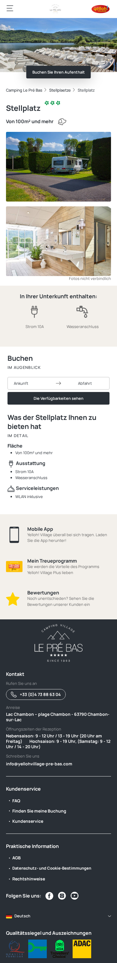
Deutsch (22, 916)
